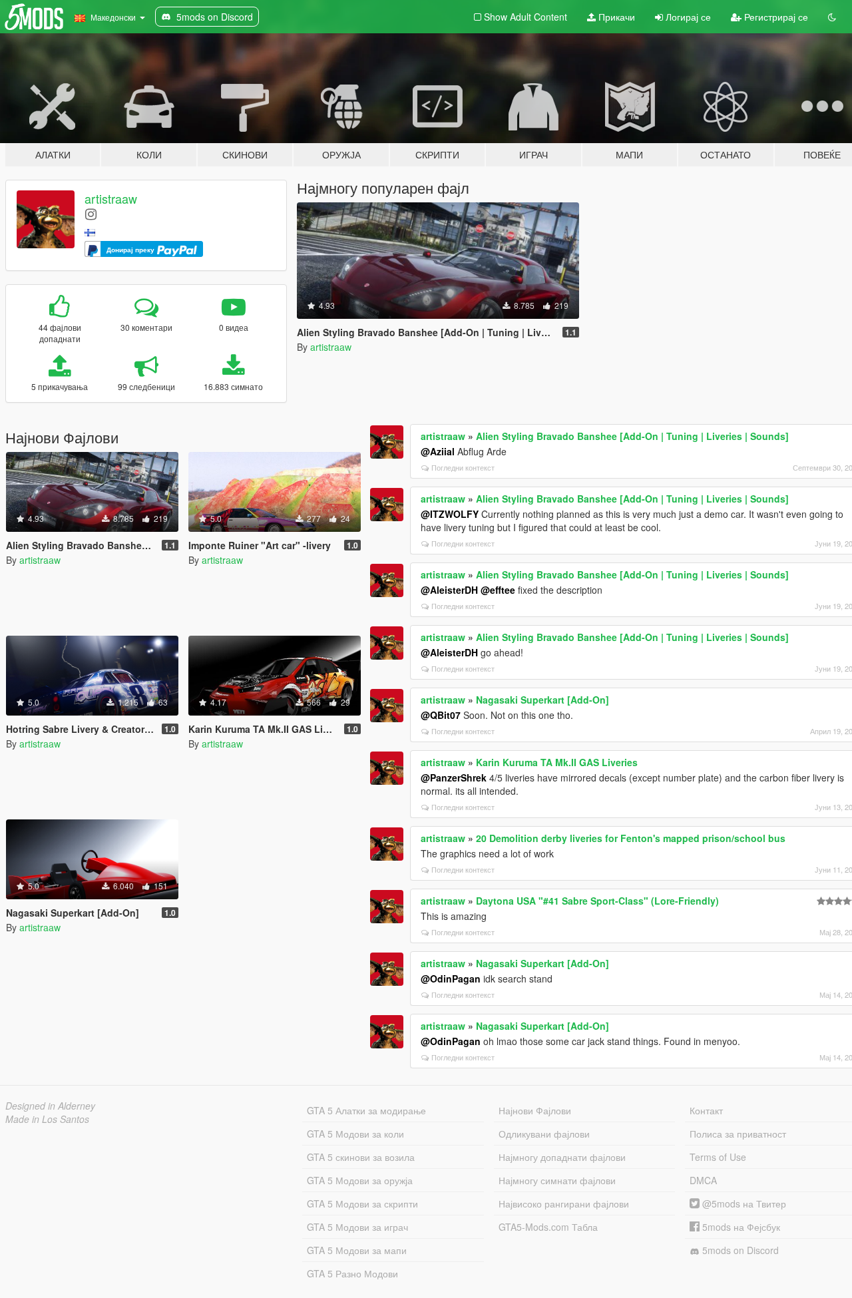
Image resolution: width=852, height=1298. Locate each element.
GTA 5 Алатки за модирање (366, 1110)
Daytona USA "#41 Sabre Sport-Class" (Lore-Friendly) (597, 900)
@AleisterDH (449, 589)
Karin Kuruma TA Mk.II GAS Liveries (557, 762)
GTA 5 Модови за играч (357, 1226)
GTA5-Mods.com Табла (548, 1226)
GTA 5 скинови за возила (361, 1157)
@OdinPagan (451, 978)
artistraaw (111, 198)
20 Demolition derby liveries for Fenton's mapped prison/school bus (630, 838)
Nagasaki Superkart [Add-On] (542, 699)
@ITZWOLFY (450, 514)
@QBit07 (441, 715)
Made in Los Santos (47, 1119)
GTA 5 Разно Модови (352, 1273)
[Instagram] (91, 213)
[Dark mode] (832, 16)
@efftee (498, 589)
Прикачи (615, 16)
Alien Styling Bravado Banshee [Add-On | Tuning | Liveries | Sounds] (632, 436)
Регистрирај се (775, 16)
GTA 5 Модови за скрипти (362, 1203)
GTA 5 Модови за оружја (360, 1180)
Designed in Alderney (50, 1105)
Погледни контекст (463, 467)
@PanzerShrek (454, 777)
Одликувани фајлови (544, 1133)
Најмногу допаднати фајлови (562, 1157)
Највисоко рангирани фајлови (564, 1203)
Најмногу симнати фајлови (557, 1180)
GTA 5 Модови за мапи (357, 1250)
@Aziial (438, 451)
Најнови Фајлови (535, 1110)
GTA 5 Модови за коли (355, 1133)
